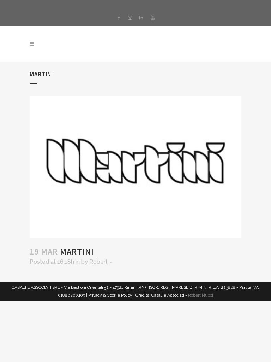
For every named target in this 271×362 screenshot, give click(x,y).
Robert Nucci (200, 295)
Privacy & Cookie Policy (110, 295)
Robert (98, 261)
